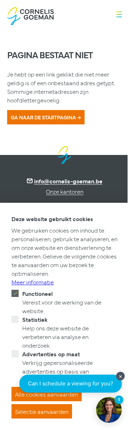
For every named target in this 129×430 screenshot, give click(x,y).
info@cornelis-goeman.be (68, 181)
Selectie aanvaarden (41, 411)
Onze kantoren (64, 191)
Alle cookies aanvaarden (46, 394)
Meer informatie (32, 282)
